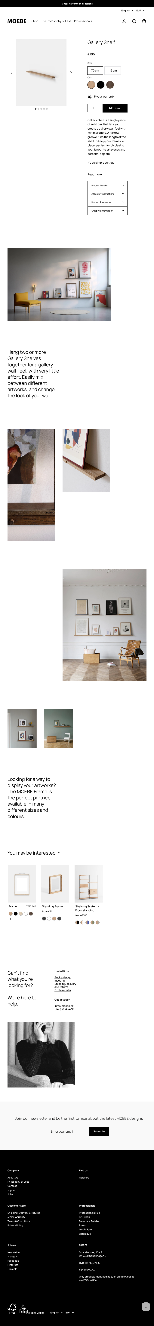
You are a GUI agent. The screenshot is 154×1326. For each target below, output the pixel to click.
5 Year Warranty (16, 1217)
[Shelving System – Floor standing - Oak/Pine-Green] (92, 922)
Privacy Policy (15, 1225)
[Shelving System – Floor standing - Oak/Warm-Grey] (97, 922)
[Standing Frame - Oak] (54, 918)
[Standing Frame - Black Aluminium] (44, 918)
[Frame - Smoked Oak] (31, 913)
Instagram (13, 1256)
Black (100, 85)
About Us (13, 1177)
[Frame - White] (26, 913)
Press (82, 1225)
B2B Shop (84, 1217)
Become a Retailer (89, 1221)
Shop (35, 21)
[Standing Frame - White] (49, 918)
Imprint (12, 1190)
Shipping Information (102, 210)
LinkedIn (12, 1269)
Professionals (83, 21)
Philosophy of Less (18, 1181)
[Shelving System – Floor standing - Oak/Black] (77, 922)
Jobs (10, 1194)
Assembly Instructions (102, 193)
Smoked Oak (110, 85)
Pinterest (13, 1264)
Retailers (84, 1177)
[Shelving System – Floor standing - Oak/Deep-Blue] (87, 922)
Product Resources (101, 202)
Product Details (99, 185)
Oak (91, 85)
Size (90, 63)
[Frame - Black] (15, 913)
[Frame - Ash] (21, 913)
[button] (71, 73)
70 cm (95, 70)
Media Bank (85, 1229)
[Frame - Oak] (10, 913)
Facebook (13, 1260)
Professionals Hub (89, 1212)
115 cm (112, 70)
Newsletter (14, 1252)
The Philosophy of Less (56, 21)
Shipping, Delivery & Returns (24, 1212)
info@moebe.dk (63, 1006)
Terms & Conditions (19, 1221)
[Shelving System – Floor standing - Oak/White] (82, 922)
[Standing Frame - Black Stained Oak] (59, 918)
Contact (12, 1185)
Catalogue (85, 1233)
